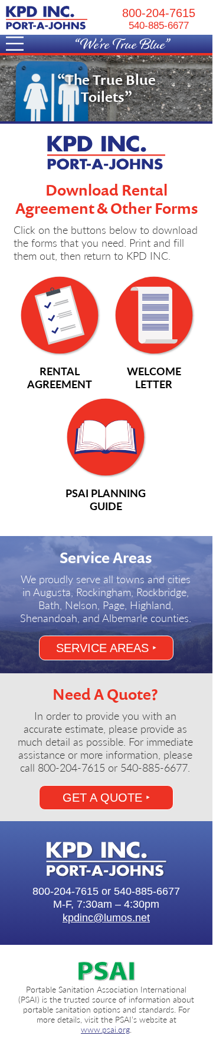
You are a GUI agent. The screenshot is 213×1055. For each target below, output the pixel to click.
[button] (56, 45)
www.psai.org (105, 1029)
